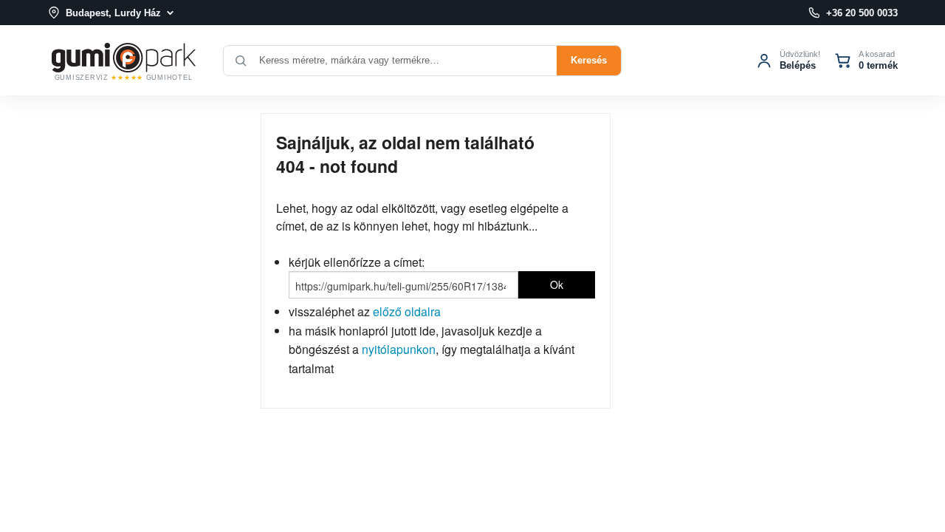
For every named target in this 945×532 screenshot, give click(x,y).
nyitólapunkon (399, 349)
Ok (556, 284)
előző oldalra (407, 311)
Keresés (589, 60)
